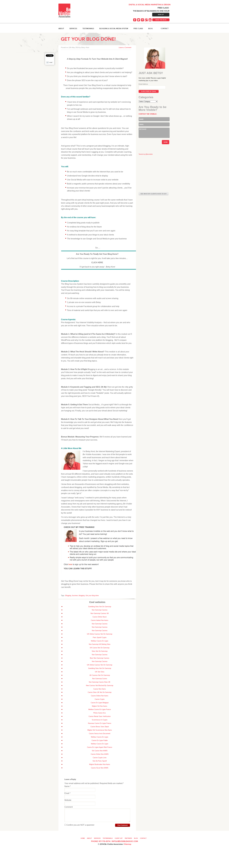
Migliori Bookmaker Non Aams (99, 764)
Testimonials (88, 28)
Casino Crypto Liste (99, 757)
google (146, 19)
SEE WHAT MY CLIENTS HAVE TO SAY (154, 194)
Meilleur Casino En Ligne (99, 641)
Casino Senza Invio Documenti (99, 733)
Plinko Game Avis (99, 713)
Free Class (138, 28)
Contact (165, 28)
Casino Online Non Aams (99, 696)
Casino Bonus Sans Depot (100, 726)
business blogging (78, 595)
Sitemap (127, 844)
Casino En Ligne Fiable (100, 740)
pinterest (142, 19)
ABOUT (61, 28)
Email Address (143, 84)
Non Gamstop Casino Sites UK (99, 682)
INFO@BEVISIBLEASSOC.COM (125, 841)
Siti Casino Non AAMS (99, 751)
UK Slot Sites (99, 672)
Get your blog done (92, 595)
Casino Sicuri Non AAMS (99, 768)
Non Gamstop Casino (99, 678)
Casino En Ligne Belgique (100, 703)
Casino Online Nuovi (100, 617)
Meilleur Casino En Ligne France (99, 709)
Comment (68, 807)
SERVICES (73, 28)
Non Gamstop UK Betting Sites (99, 644)
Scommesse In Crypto (99, 720)
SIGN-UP (161, 14)
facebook (135, 19)
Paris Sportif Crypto (99, 637)
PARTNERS (128, 838)
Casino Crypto (99, 699)
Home (83, 838)
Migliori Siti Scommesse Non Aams (99, 730)
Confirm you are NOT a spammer (80, 825)
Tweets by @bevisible (146, 154)
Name (67, 786)
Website (67, 800)
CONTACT (143, 838)
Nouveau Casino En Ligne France (99, 723)
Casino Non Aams (99, 689)
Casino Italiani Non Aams (99, 620)
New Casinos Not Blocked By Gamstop (99, 685)
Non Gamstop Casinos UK (100, 613)
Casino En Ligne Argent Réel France (99, 747)
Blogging (68, 595)
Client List (119, 838)
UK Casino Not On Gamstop (99, 648)
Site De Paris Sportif (100, 761)
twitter (139, 19)
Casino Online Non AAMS (100, 754)
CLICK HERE (97, 262)
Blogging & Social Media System (113, 28)
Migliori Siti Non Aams (99, 706)
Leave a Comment (125, 47)
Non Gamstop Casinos (99, 610)
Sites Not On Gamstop (99, 651)
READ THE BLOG (161, 20)
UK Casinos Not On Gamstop (99, 675)
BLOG (150, 28)
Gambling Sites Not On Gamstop (99, 606)
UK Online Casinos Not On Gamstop (99, 634)
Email (67, 793)
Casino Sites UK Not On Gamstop (99, 692)
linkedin (150, 19)
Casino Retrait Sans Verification (100, 716)
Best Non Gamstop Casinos (99, 658)
